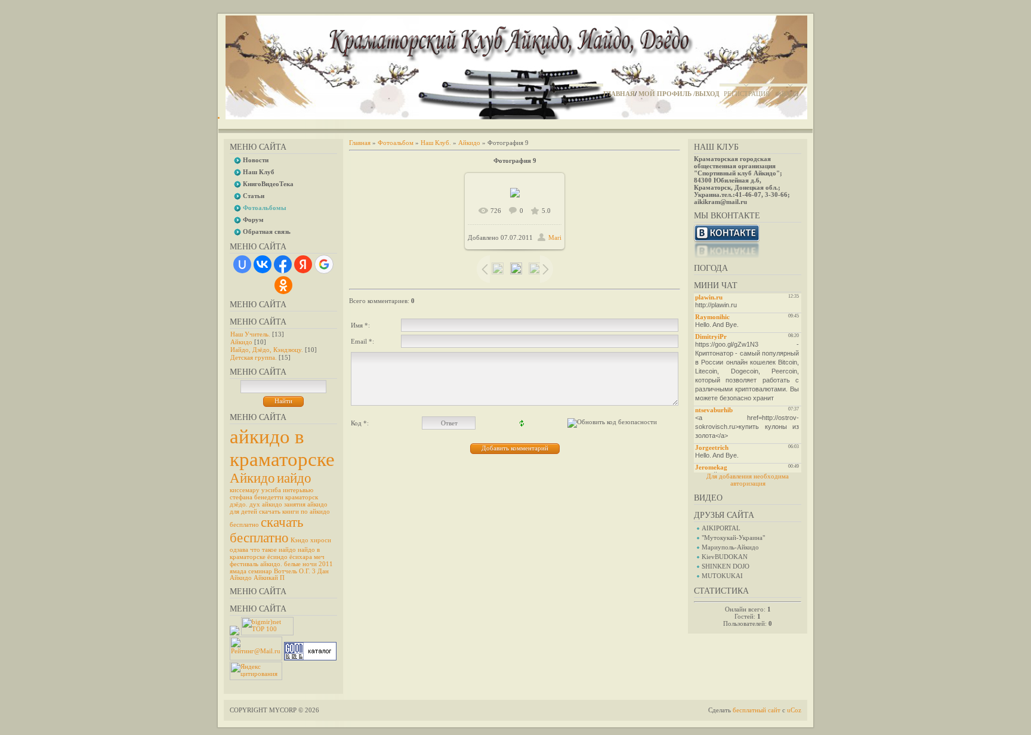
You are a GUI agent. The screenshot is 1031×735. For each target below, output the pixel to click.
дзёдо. (239, 504)
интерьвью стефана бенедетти (271, 494)
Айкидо (241, 341)
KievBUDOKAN (725, 556)
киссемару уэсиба (255, 490)
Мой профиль (665, 93)
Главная (619, 93)
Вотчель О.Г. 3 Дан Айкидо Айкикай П (279, 574)
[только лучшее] (234, 633)
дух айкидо (265, 504)
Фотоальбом (395, 142)
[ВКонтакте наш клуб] (727, 255)
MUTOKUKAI (722, 575)
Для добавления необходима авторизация (747, 479)
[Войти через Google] (324, 264)
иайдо (294, 478)
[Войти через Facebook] (283, 264)
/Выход (706, 93)
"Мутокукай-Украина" (733, 537)
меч (319, 557)
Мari (554, 237)
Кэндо (299, 540)
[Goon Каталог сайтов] (310, 658)
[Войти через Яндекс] (303, 264)
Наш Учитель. (250, 334)
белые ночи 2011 (308, 564)
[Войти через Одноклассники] (283, 285)
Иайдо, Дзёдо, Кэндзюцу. (266, 349)
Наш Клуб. (436, 142)
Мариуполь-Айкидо (730, 547)
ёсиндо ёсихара (289, 557)
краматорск (301, 497)
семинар (260, 571)
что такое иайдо (273, 549)
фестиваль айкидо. (256, 564)
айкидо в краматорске (282, 447)
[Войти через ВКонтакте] (262, 264)
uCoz (794, 710)
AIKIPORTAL (721, 528)
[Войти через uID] (242, 264)
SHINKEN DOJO (725, 566)
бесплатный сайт (756, 710)
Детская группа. (253, 357)
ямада (238, 571)
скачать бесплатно (266, 530)
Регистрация (747, 93)
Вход (790, 93)
